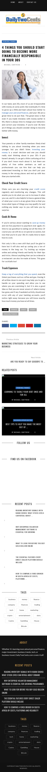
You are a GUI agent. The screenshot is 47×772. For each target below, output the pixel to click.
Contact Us (31, 2)
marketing (34, 610)
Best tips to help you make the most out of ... (23, 426)
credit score (39, 189)
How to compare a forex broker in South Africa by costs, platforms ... (29, 576)
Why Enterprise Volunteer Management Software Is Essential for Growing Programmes (27, 530)
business (12, 599)
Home (13, 2)
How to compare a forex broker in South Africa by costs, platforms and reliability (21, 709)
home (22, 610)
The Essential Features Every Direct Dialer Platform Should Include (29, 560)
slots (39, 615)
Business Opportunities (23, 420)
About (21, 2)
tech (11, 610)
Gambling (24, 621)
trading (37, 605)
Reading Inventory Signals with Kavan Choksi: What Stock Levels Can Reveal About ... (30, 513)
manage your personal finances (15, 112)
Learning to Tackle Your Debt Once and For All (23, 393)
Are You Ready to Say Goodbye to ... (28, 361)
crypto (9, 615)
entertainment (24, 615)
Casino (11, 621)
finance (14, 309)
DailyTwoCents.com (24, 655)
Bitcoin (24, 626)
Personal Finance (9, 41)
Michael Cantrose (12, 65)
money (32, 309)
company (11, 605)
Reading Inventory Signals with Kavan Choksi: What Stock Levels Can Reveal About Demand (23, 673)
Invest (23, 309)
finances (24, 605)
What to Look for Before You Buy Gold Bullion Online (30, 544)
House (36, 621)
